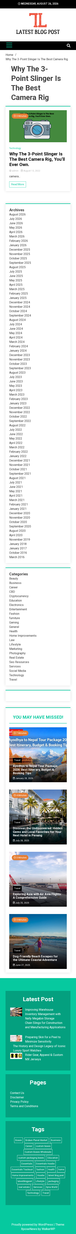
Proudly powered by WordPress (32, 1224)
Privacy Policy (19, 1101)
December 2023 (19, 355)
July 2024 (15, 324)
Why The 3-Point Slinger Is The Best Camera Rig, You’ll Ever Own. (37, 159)
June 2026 (16, 223)
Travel (13, 679)
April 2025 (16, 284)
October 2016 (18, 552)
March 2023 (17, 394)
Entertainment (18, 609)
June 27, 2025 (22, 965)
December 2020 (19, 513)
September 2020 (20, 526)
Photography (17, 653)
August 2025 (17, 267)
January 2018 (18, 544)
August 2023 (17, 372)
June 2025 (16, 276)
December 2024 (19, 302)
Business (15, 583)
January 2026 (18, 245)
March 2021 (17, 500)
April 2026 (16, 232)
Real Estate (16, 657)
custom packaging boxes (31, 1158)
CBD (12, 591)
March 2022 (17, 447)
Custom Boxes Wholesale (38, 1152)
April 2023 (16, 390)
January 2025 (18, 298)
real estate (24, 1187)
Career (13, 587)
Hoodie (40, 1175)
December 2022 (19, 408)
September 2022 (20, 421)
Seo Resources (19, 662)
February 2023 (18, 399)
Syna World (51, 1187)
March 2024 (17, 342)
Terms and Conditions (24, 1106)
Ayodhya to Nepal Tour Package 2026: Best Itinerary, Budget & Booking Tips (35, 769)
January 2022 (18, 456)
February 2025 (18, 293)
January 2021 (18, 509)
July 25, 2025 (22, 903)
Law (12, 640)
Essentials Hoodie (45, 1163)
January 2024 (18, 350)
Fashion (14, 613)
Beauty (13, 578)
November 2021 (19, 465)
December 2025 (19, 249)
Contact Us (17, 1093)
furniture (14, 618)
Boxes (18, 1140)
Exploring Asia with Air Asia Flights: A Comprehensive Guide (37, 895)
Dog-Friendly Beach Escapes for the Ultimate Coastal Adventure (35, 958)
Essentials (26, 1163)
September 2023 (20, 368)
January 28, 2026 (24, 778)
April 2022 (16, 443)
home (61, 1169)
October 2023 (18, 364)
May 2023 (15, 386)
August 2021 (17, 478)
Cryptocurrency (19, 596)
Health (13, 631)
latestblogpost (25, 1181)
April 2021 (16, 495)
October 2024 (18, 311)
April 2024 (16, 337)
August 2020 (17, 531)
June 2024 (16, 328)
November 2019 (19, 539)
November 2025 (19, 254)
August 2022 (17, 425)
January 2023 (18, 403)
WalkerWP (48, 1229)
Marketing (15, 649)
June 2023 (16, 381)
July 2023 (15, 377)
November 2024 (19, 306)
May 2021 (15, 491)
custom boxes (43, 1146)
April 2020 (16, 535)
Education (15, 600)
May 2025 (15, 280)
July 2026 (15, 219)
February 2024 (18, 346)
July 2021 (15, 482)
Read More (17, 184)
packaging (53, 1181)
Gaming (14, 622)
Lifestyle (15, 644)
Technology (15, 148)
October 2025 (18, 258)
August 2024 (17, 320)
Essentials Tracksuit (22, 1169)
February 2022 (18, 451)
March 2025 (17, 289)
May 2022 (15, 438)
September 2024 (20, 315)
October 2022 (18, 416)
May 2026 (15, 227)
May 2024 (15, 333)
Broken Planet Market (36, 1140)
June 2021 (16, 487)
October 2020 (18, 522)
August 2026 (17, 214)
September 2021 (20, 473)
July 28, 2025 (22, 840)
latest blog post (56, 1175)
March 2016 (17, 557)
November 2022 (19, 412)
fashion (40, 1169)
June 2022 (16, 434)
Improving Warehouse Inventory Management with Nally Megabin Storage (43, 1014)
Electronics (16, 605)
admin (15, 171)
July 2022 (15, 429)
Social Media (17, 671)
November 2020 (19, 517)
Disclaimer (17, 1097)
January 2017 (18, 548)
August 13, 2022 (31, 171)
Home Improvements (23, 635)
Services (15, 666)
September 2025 (20, 263)
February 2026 (18, 241)
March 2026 (17, 236)
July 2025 (15, 271)
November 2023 (19, 359)
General (14, 627)
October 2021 (18, 469)
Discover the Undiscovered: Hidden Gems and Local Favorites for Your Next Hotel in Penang (37, 832)
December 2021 (19, 460)
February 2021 (18, 504)
